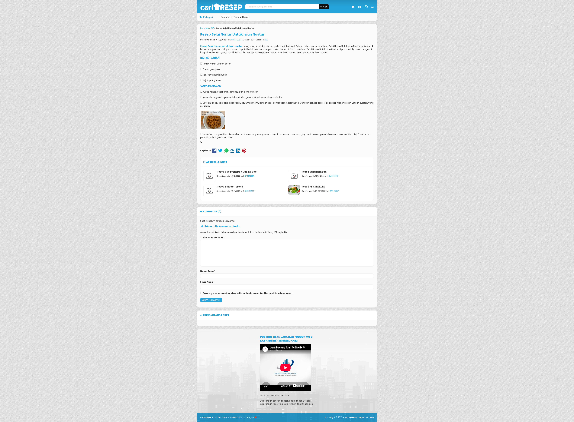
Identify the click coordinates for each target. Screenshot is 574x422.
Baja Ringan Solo (305, 403)
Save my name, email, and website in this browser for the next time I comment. (248, 293)
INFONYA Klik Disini (280, 395)
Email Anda (206, 281)
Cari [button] (325, 6)
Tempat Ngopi (241, 17)
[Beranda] (353, 7)
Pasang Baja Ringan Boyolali (296, 400)
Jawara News (350, 417)
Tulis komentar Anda (212, 237)
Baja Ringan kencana (271, 400)
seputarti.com (366, 417)
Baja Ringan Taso (269, 403)
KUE (266, 40)
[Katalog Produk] (360, 7)
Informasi (265, 395)
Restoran (225, 17)
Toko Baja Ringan (287, 403)
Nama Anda (207, 271)
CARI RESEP (236, 40)
